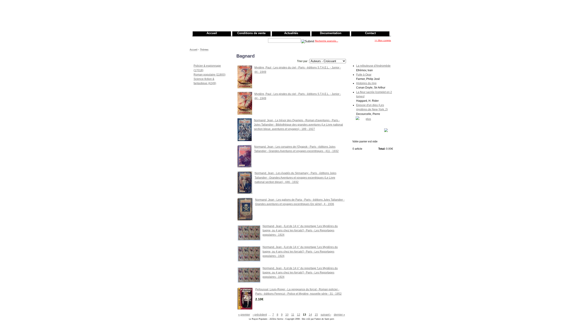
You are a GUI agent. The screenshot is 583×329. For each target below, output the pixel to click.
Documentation (330, 33)
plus (368, 119)
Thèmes (204, 49)
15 (316, 314)
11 (292, 314)
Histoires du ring (366, 83)
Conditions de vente (251, 33)
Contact (370, 33)
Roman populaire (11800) (209, 74)
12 (298, 314)
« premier (244, 314)
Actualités (291, 33)
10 (287, 314)
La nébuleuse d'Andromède (373, 65)
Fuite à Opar (363, 74)
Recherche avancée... (326, 41)
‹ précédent (260, 314)
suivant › (326, 314)
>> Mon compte (383, 40)
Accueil (212, 33)
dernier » (339, 314)
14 (310, 314)
